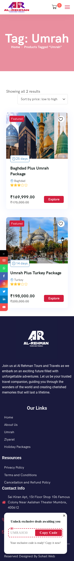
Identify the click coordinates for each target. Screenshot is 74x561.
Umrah (9, 432)
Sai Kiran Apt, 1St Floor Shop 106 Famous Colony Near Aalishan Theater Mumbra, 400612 (39, 502)
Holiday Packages (17, 447)
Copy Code (48, 532)
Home (15, 47)
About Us (10, 425)
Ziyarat (9, 439)
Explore (53, 199)
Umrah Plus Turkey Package (35, 272)
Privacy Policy (14, 467)
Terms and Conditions (20, 475)
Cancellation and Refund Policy (27, 482)
